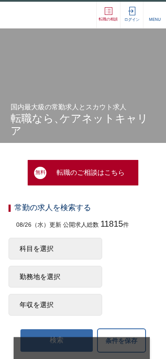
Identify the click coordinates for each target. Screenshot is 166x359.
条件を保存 (121, 341)
